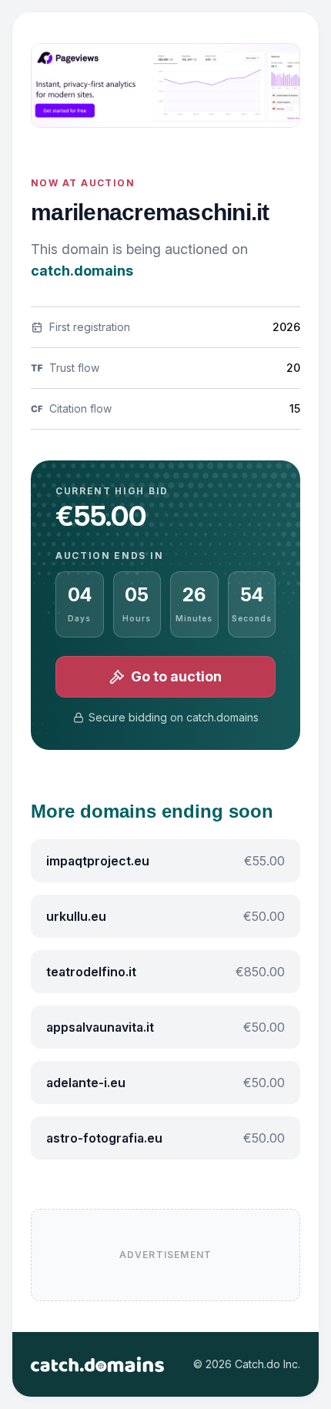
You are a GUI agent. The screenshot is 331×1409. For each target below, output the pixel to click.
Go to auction (176, 676)
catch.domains (82, 271)
